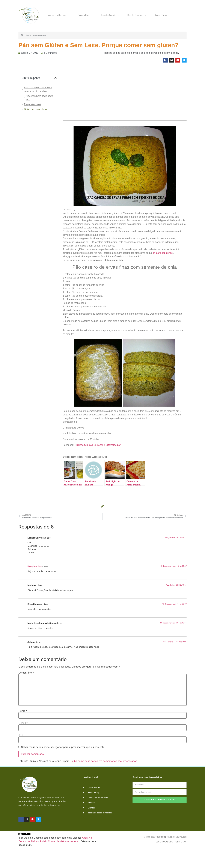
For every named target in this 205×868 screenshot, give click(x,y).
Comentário (26, 672)
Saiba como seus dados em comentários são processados (104, 760)
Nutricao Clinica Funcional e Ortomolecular (98, 445)
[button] (55, 78)
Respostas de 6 (32, 104)
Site (20, 735)
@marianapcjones (163, 253)
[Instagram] (171, 60)
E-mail (23, 723)
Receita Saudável (135, 15)
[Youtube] (177, 60)
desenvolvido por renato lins (171, 842)
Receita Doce (84, 15)
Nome (22, 711)
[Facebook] (165, 60)
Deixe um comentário (35, 109)
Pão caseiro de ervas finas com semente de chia (38, 89)
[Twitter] (184, 60)
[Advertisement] (39, 163)
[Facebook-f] (21, 819)
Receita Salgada (108, 15)
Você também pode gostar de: (40, 98)
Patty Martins (34, 566)
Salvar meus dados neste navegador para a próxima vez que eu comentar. (63, 747)
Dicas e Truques (161, 15)
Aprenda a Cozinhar (57, 15)
